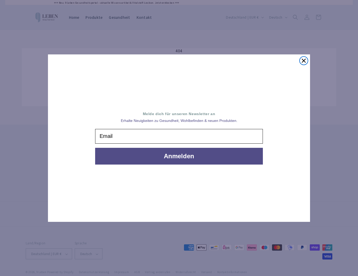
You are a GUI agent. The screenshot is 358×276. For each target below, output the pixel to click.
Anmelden (179, 156)
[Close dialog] (304, 61)
